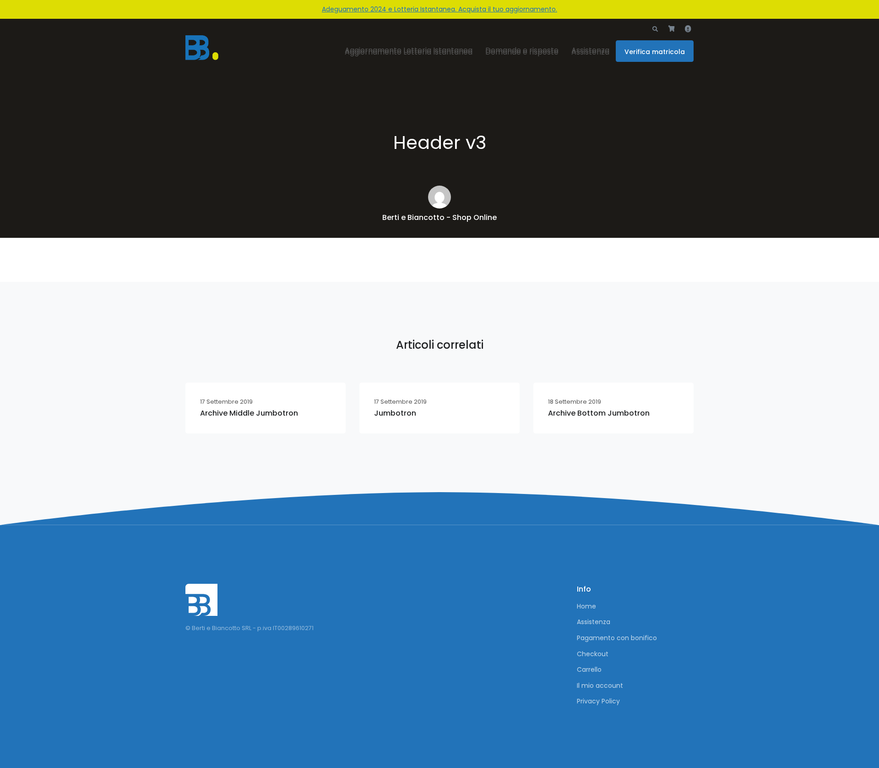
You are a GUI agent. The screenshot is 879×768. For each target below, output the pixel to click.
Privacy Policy (598, 701)
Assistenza (590, 52)
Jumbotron (395, 413)
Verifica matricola (654, 51)
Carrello (589, 669)
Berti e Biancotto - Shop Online (439, 217)
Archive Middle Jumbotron (249, 413)
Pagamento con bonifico (617, 637)
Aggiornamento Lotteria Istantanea (408, 52)
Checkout (592, 653)
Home (586, 606)
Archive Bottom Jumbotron (599, 413)
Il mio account (600, 685)
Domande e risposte (522, 52)
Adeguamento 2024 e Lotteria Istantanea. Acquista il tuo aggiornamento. (439, 9)
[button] (655, 29)
